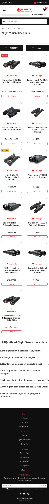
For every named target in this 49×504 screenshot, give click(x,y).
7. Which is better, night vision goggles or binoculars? (20, 395)
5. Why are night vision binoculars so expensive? (24, 380)
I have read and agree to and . (25, 489)
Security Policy (24, 466)
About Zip (24, 470)
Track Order (24, 422)
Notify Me (37, 143)
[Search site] (4, 22)
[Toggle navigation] (4, 10)
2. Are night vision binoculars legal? (17, 357)
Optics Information (24, 440)
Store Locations (41, 3)
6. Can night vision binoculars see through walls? (24, 387)
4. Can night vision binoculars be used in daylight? (20, 372)
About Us (24, 436)
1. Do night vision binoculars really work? (20, 351)
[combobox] (26, 22)
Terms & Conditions (27, 489)
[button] (21, 55)
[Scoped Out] (24, 10)
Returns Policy (24, 461)
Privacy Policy (24, 457)
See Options (12, 96)
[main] (24, 194)
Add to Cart (13, 191)
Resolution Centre (24, 426)
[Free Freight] (37, 65)
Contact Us (24, 444)
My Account (24, 418)
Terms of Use (24, 453)
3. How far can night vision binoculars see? (21, 364)
